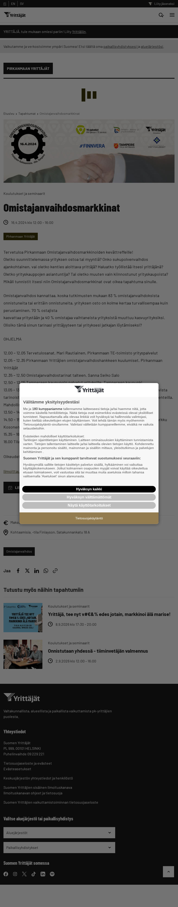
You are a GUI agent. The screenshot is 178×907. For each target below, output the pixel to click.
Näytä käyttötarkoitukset (89, 505)
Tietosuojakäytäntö (89, 518)
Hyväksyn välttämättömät (89, 497)
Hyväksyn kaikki (89, 489)
